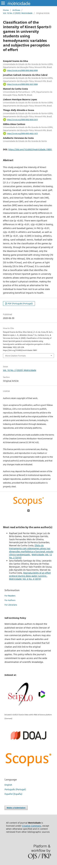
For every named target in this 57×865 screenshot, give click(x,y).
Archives (16, 10)
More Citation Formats (15, 355)
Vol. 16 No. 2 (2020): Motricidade (17, 13)
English (8, 784)
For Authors (10, 600)
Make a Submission (16, 807)
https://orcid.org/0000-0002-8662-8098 (22, 70)
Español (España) (13, 793)
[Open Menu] (3, 3)
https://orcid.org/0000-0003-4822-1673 (22, 133)
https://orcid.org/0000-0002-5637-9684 (22, 84)
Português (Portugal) (15, 789)
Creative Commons (31, 825)
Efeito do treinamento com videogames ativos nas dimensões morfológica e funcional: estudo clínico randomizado (31, 550)
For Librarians (11, 604)
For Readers (10, 595)
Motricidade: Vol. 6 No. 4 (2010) (25, 578)
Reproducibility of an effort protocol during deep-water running (30, 574)
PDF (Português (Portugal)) (20, 303)
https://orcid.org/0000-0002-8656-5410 (22, 120)
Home (6, 10)
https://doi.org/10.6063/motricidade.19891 (30, 149)
